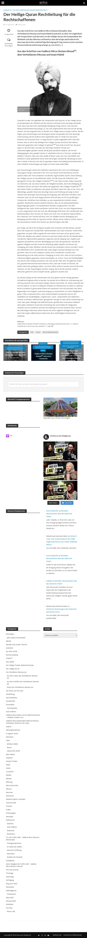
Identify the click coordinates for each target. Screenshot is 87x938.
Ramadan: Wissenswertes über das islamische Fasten (59, 514)
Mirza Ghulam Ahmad (50, 332)
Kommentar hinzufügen (9, 45)
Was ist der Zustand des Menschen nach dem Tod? (15, 353)
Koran (38, 332)
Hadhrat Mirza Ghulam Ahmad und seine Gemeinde (43, 356)
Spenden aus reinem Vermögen (56, 418)
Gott (31, 332)
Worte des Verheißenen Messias (71, 346)
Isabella (49, 581)
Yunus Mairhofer (52, 511)
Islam (43, 350)
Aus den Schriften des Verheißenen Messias (30, 10)
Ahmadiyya (7, 10)
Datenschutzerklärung (73, 935)
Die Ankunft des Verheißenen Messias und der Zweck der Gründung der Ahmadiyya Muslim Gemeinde (71, 355)
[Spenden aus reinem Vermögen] (60, 407)
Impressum (57, 935)
